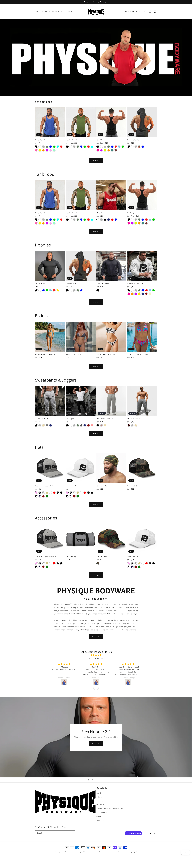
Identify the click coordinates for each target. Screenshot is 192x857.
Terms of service (122, 852)
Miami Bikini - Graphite (73, 354)
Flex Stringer (100, 140)
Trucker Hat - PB (71, 486)
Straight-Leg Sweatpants (104, 419)
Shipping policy (134, 852)
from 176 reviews (96, 658)
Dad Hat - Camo (101, 557)
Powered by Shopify (75, 852)
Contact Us (100, 816)
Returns (99, 797)
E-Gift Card (100, 820)
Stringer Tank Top (40, 140)
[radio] (36, 146)
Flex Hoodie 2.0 (40, 284)
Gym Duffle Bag (71, 557)
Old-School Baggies (133, 419)
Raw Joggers (70, 419)
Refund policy (97, 852)
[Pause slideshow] (103, 779)
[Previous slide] (88, 779)
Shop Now (96, 636)
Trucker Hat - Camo (133, 486)
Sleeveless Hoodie (133, 140)
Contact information (110, 852)
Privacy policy (87, 852)
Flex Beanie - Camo (102, 486)
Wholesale (100, 805)
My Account (100, 801)
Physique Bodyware (63, 852)
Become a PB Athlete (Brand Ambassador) (111, 809)
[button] (37, 11)
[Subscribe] (72, 833)
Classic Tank (100, 213)
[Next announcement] (156, 2)
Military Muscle (101, 813)
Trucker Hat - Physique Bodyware (46, 486)
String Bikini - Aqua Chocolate (45, 354)
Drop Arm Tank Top (72, 140)
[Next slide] (98, 779)
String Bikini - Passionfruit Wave (137, 354)
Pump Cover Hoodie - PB (135, 284)
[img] (96, 655)
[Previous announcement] (35, 2)
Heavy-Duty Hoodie (102, 284)
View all (96, 160)
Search (98, 793)
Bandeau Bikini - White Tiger (105, 354)
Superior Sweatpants (41, 419)
